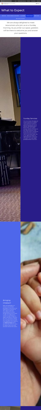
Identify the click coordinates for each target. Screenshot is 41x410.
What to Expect (29, 15)
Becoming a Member (20, 18)
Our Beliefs (22, 15)
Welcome (4, 15)
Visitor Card (36, 15)
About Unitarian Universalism (13, 15)
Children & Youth (8, 322)
